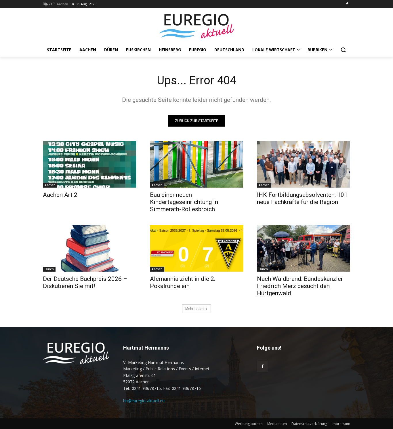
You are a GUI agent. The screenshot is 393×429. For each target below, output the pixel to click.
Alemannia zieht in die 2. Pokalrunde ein (182, 282)
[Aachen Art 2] (89, 164)
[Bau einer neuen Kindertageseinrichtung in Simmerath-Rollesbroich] (196, 164)
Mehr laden (194, 308)
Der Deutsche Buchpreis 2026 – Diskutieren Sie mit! (85, 282)
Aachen (50, 185)
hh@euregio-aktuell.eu (144, 400)
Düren (49, 269)
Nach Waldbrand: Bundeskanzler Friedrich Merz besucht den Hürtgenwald (300, 286)
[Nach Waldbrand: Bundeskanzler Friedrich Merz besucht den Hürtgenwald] (303, 248)
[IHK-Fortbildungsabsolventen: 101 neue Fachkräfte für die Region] (303, 164)
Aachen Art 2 (60, 194)
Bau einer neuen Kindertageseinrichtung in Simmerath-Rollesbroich (184, 202)
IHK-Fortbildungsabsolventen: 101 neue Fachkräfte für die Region (302, 198)
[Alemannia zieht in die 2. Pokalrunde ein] (196, 248)
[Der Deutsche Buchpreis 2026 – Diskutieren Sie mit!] (89, 248)
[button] (343, 50)
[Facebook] (347, 4)
